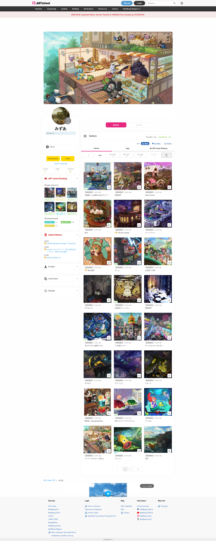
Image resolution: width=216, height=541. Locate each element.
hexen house (149, 195)
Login (139, 3)
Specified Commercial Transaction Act (102, 516)
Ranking (75, 9)
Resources (102, 9)
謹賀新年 (148, 308)
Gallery (116, 125)
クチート (148, 383)
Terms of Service (94, 506)
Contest (64, 9)
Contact (126, 512)
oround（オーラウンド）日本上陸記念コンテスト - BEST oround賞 (62, 250)
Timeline (38, 9)
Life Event (53, 278)
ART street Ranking (57, 178)
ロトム (117, 270)
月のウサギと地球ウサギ (94, 345)
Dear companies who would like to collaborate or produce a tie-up (63, 534)
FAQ (122, 509)
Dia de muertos (123, 233)
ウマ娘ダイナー (120, 345)
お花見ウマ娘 (150, 270)
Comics (115, 9)
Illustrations (88, 9)
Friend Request (53, 159)
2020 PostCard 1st (54, 257)
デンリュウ (119, 383)
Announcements (143, 506)
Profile (51, 266)
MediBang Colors (54, 526)
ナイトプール (150, 232)
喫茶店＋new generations (94, 421)
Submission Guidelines (93, 509)
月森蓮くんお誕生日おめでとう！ (97, 195)
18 (70, 171)
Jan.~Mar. (112, 155)
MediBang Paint (54, 512)
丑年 (146, 458)
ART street (52, 506)
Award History (55, 234)
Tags (127, 148)
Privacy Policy (93, 512)
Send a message (61, 163)
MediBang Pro (53, 509)
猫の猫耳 (91, 270)
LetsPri (50, 516)
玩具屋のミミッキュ (122, 308)
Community (51, 9)
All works (151, 137)
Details (51, 290)
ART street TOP (49, 480)
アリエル (148, 421)
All (166, 155)
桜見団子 (118, 195)
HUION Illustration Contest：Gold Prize (61, 243)
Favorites (109, 187)
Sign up (127, 3)
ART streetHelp (126, 506)
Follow (67, 159)
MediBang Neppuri (133, 9)
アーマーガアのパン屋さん (94, 458)
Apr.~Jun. (126, 155)
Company (164, 506)
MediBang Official (146, 509)
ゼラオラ (88, 383)
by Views (167, 143)
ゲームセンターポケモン (154, 345)
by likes (157, 143)
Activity (139, 125)
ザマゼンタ (89, 308)
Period (96, 148)
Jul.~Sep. (140, 155)
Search (174, 3)
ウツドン (118, 458)
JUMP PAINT (53, 519)
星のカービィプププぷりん (125, 421)
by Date (145, 143)
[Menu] (182, 3)
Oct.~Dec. (154, 155)
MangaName (52, 522)
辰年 (86, 232)
